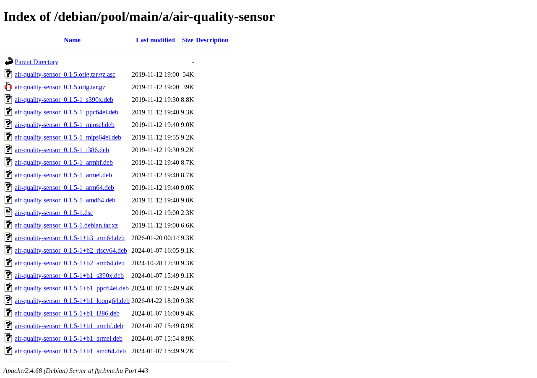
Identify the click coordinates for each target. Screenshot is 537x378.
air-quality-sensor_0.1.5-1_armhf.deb (64, 162)
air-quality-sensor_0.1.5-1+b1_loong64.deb (72, 300)
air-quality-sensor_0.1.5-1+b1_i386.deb (67, 313)
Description (212, 40)
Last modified (155, 40)
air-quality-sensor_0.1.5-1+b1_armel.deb (69, 338)
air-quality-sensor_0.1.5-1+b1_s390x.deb (69, 275)
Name (72, 40)
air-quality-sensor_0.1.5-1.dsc (54, 212)
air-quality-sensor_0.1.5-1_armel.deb (63, 175)
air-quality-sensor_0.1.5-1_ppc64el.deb (66, 112)
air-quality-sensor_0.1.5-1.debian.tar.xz (66, 225)
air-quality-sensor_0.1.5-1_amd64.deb (65, 200)
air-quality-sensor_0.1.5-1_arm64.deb (64, 187)
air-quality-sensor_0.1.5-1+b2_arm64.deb (70, 263)
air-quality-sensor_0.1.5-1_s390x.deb (64, 99)
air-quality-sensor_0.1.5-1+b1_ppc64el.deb (72, 288)
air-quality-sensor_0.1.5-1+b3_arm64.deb (70, 237)
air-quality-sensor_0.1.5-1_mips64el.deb (68, 137)
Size (187, 40)
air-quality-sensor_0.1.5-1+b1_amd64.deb (70, 351)
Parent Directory (36, 61)
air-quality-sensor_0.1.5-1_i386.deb (62, 149)
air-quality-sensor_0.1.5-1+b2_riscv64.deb (71, 250)
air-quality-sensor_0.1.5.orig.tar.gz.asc (65, 74)
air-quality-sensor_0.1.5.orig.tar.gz (60, 87)
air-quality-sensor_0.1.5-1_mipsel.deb (65, 124)
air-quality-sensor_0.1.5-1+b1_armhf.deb (69, 325)
